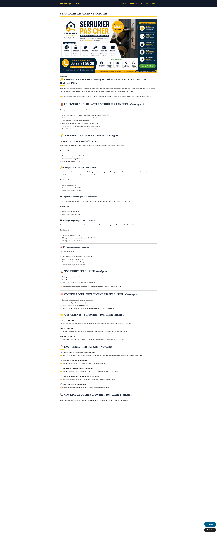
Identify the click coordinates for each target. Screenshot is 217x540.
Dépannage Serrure (69, 3)
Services (123, 3)
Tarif (146, 3)
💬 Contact (210, 530)
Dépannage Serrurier (136, 3)
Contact (153, 3)
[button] (127, 3)
